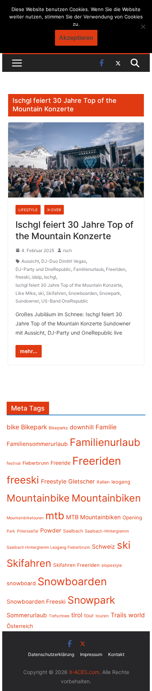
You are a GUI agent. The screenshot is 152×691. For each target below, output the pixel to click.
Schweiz (103, 546)
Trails (119, 615)
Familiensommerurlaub (37, 443)
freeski (22, 277)
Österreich (20, 626)
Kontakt (116, 654)
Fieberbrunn (36, 463)
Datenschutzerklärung (51, 654)
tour (89, 615)
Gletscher (81, 481)
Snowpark (109, 293)
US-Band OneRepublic (64, 301)
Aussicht (30, 261)
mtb (54, 515)
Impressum (91, 654)
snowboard (21, 583)
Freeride (60, 463)
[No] (142, 26)
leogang (120, 482)
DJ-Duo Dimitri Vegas (63, 261)
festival (14, 463)
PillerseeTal (27, 531)
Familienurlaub (88, 269)
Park (11, 531)
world (136, 615)
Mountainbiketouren (25, 518)
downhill (82, 427)
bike (13, 427)
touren (102, 615)
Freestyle (53, 481)
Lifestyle (28, 209)
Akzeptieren (76, 37)
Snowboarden (82, 293)
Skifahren (56, 293)
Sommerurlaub (27, 615)
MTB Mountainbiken (93, 517)
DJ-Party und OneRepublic (43, 269)
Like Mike (25, 293)
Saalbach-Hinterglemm (107, 531)
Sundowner (27, 301)
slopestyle (111, 565)
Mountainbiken (106, 498)
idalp (37, 277)
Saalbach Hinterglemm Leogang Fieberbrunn (48, 547)
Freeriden (115, 269)
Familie (106, 427)
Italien (103, 482)
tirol (76, 615)
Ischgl (50, 277)
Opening (132, 517)
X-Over (54, 209)
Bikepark (34, 427)
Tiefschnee (59, 615)
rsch (67, 250)
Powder (50, 530)
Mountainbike (38, 498)
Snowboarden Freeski (36, 601)
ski (41, 293)
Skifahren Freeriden (76, 565)
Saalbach (73, 531)
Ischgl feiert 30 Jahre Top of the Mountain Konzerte (68, 285)
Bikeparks (58, 427)
